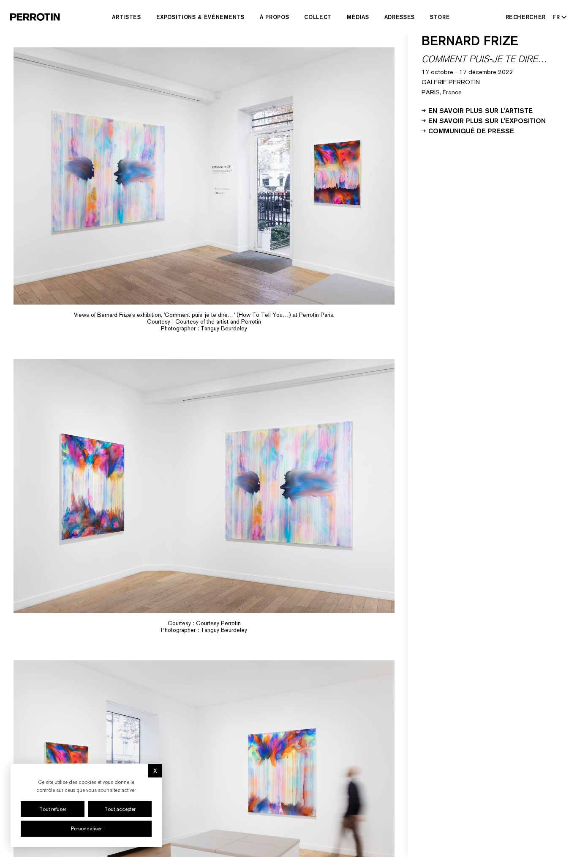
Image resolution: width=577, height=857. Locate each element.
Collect (318, 17)
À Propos (274, 17)
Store (440, 17)
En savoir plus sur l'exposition (487, 120)
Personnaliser (86, 828)
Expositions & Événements (200, 17)
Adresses (399, 17)
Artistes (126, 17)
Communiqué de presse (471, 130)
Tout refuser (52, 809)
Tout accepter (120, 809)
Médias (358, 17)
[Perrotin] (35, 17)
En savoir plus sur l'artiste (480, 110)
